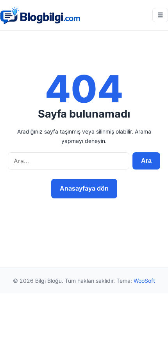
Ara (146, 160)
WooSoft (144, 280)
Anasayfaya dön (84, 188)
